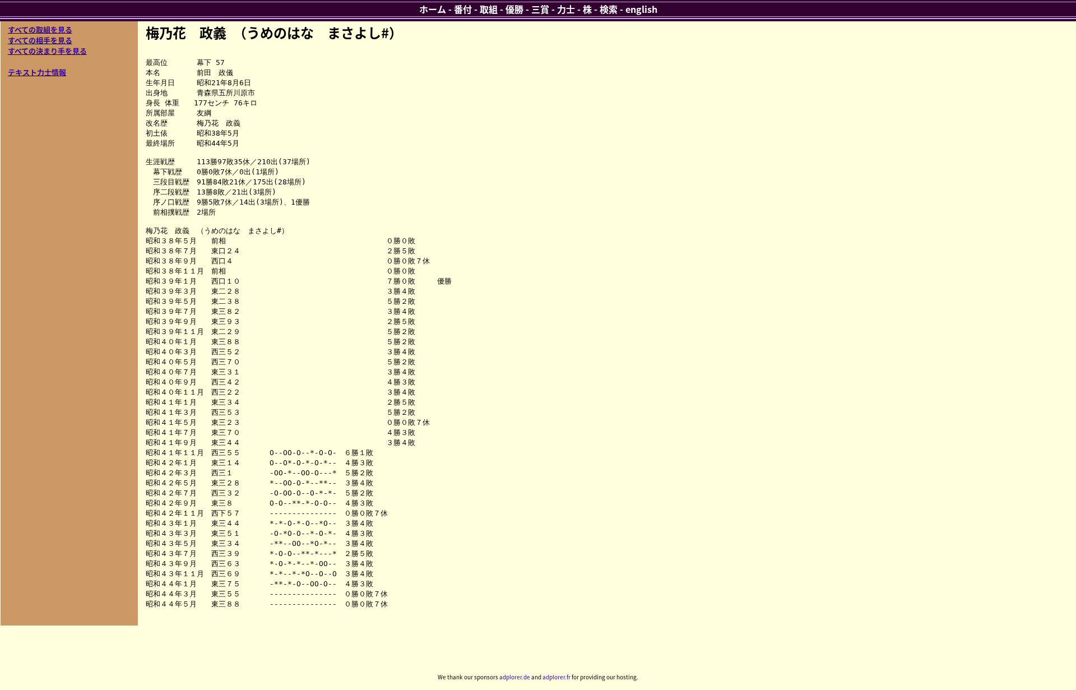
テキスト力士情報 (37, 72)
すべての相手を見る (40, 40)
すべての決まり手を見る (47, 50)
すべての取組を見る (40, 29)
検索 (609, 9)
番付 (463, 9)
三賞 (540, 9)
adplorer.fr (556, 677)
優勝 (514, 9)
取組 (489, 9)
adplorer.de (514, 677)
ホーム (432, 9)
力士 (566, 9)
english (641, 9)
